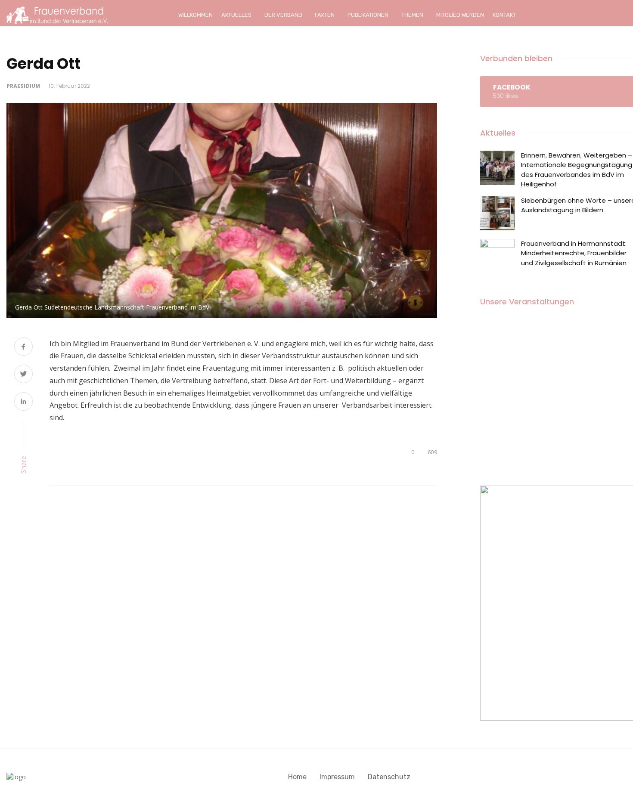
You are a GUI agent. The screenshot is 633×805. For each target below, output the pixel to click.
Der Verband (283, 15)
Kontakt (504, 15)
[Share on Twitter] (23, 375)
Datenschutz (389, 777)
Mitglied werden (460, 15)
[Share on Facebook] (23, 347)
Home (297, 777)
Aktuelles (236, 15)
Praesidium (23, 86)
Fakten (325, 15)
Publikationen (368, 15)
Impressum (337, 777)
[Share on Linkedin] (23, 402)
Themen (412, 15)
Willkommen (195, 15)
